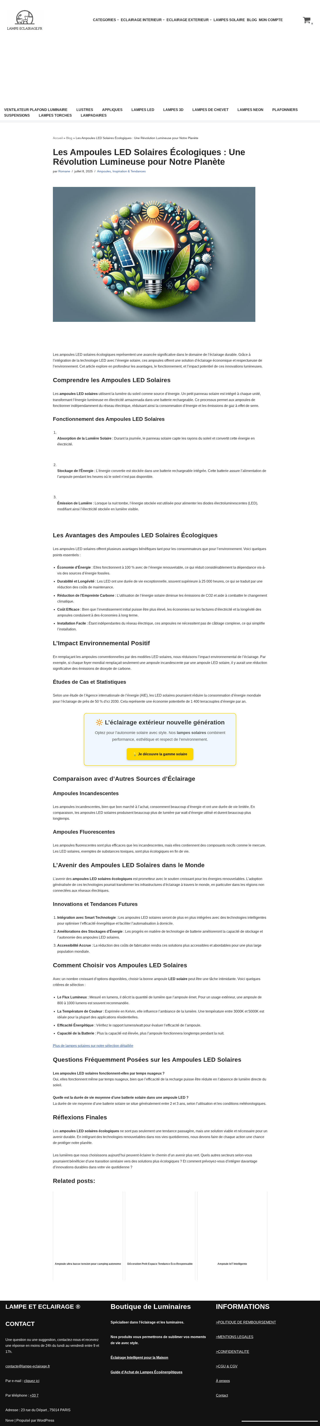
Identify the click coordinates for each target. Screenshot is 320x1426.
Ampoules (104, 171)
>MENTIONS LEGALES (234, 1337)
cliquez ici (31, 1381)
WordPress (45, 1420)
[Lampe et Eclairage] (25, 20)
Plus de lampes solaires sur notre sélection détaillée (93, 1046)
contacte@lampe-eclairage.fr (27, 1366)
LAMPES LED (142, 110)
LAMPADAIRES (94, 115)
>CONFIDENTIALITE (232, 1352)
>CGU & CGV (226, 1366)
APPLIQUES (112, 110)
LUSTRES (84, 110)
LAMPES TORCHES (55, 115)
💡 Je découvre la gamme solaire (160, 754)
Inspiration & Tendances (129, 171)
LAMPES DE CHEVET (210, 110)
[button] (118, 20)
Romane (64, 171)
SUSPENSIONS (17, 115)
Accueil (58, 138)
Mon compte (271, 20)
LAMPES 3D (173, 110)
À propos (223, 1381)
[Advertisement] (160, 72)
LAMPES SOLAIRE (229, 20)
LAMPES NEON (250, 110)
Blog (252, 20)
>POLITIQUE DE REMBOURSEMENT (246, 1322)
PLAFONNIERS (285, 110)
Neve (9, 1420)
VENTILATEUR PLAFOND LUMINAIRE (35, 110)
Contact (222, 1395)
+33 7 (34, 1395)
